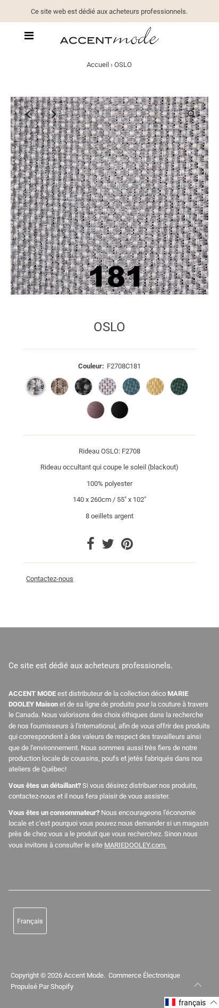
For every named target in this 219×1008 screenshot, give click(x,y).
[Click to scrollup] (197, 986)
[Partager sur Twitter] (109, 546)
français (30, 921)
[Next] (53, 113)
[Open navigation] (29, 35)
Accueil (98, 65)
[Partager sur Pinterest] (127, 546)
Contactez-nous (49, 579)
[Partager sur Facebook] (91, 546)
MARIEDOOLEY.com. (135, 845)
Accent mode (84, 975)
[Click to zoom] (191, 113)
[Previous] (27, 113)
